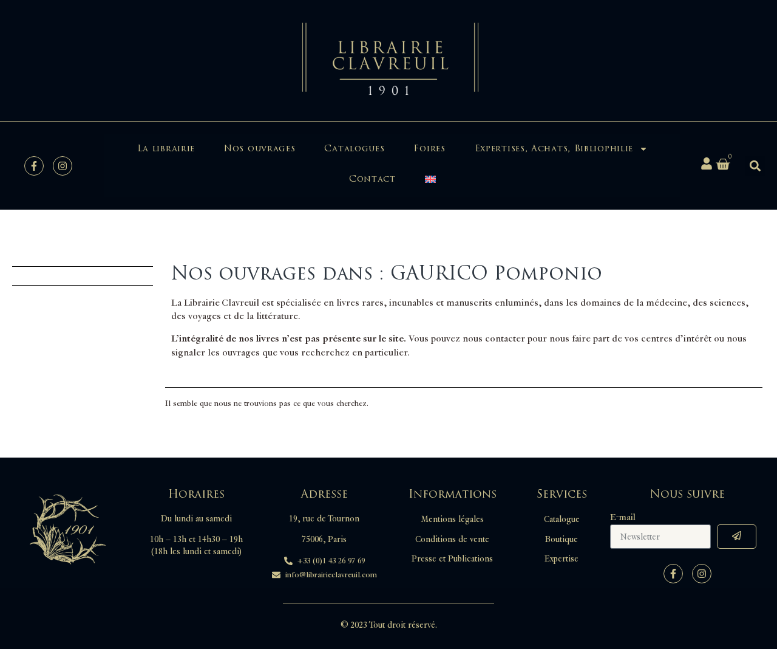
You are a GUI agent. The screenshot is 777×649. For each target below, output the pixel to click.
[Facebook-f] (34, 166)
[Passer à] (430, 179)
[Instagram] (62, 166)
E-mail (623, 518)
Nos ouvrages (259, 148)
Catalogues (354, 148)
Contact (372, 179)
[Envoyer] (736, 536)
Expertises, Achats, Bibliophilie (554, 148)
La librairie (166, 148)
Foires (429, 148)
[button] (755, 166)
